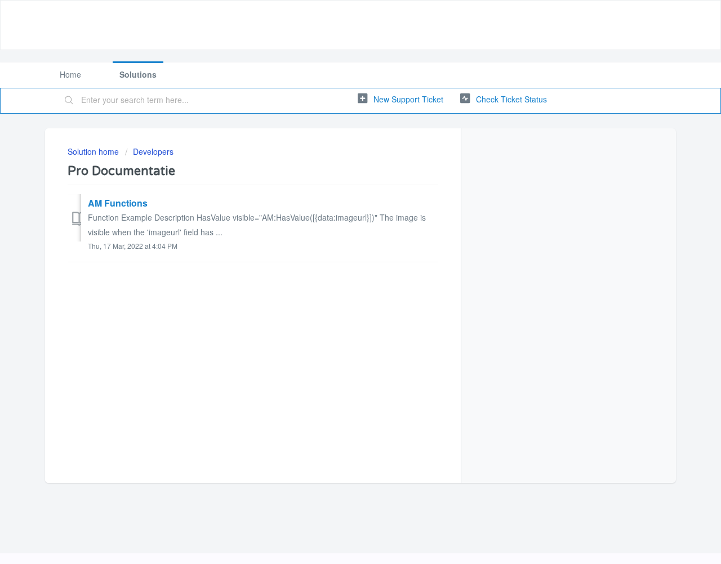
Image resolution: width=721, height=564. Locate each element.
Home (70, 74)
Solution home (94, 151)
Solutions (138, 74)
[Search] (69, 100)
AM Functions (118, 202)
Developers (153, 151)
